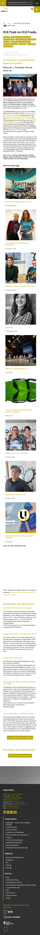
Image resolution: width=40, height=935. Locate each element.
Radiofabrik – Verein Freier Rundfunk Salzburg (18, 824)
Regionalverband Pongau (10, 44)
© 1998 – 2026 (14, 796)
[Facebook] (11, 812)
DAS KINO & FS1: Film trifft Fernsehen (17, 608)
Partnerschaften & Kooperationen (17, 835)
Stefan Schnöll (31, 44)
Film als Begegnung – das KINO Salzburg (18, 713)
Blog (9, 23)
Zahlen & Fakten (11, 830)
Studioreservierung (12, 880)
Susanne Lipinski (8, 46)
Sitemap (8, 865)
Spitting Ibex (22, 44)
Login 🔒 (9, 868)
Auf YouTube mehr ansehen (20, 756)
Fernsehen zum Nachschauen (19, 749)
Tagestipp (6, 37)
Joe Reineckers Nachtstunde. (18, 2)
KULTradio (6, 41)
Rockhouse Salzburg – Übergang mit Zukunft (20, 634)
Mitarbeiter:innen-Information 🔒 (17, 848)
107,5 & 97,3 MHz (12, 808)
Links (7, 890)
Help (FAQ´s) (10, 893)
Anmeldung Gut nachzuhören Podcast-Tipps (21, 885)
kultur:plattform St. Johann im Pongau (20, 41)
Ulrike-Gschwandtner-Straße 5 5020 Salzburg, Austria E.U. (12, 799)
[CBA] (4, 812)
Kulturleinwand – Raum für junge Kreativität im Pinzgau (19, 683)
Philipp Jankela (14, 53)
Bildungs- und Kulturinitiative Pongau (20, 37)
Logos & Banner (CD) (13, 888)
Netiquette (9, 860)
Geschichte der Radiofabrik (15, 832)
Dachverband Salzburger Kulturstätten (25, 39)
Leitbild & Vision (11, 827)
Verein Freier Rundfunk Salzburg (13, 794)
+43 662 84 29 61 (18, 802)
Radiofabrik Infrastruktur (14, 843)
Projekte (9, 837)
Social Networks (11, 895)
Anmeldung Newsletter (14, 882)
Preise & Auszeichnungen (14, 840)
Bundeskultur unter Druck (12, 658)
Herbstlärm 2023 (15, 130)
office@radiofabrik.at (12, 806)
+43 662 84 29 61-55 (19, 804)
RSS (7, 862)
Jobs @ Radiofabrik (12, 845)
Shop (7, 877)
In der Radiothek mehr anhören (20, 737)
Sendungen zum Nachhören (18, 603)
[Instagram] (15, 812)
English (8, 898)
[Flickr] (8, 812)
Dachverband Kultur (9, 39)
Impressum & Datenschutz (15, 857)
